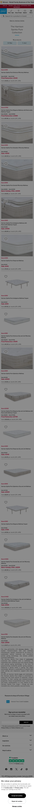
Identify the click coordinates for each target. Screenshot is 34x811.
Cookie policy (9, 788)
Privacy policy (19, 788)
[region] (17, 794)
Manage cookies (17, 806)
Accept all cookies (17, 796)
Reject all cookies (17, 801)
